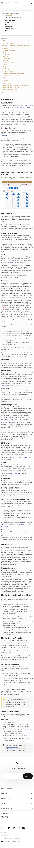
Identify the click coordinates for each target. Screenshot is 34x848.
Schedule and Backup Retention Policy (14, 73)
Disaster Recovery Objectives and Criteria (15, 85)
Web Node (6, 56)
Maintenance (8, 30)
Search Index (7, 58)
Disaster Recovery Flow (10, 89)
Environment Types (10, 20)
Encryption (6, 76)
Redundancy (5, 48)
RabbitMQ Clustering (10, 419)
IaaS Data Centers (8, 43)
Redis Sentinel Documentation (12, 473)
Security (7, 22)
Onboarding (8, 26)
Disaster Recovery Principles (11, 87)
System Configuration (8, 92)
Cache (5, 67)
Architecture (8, 15)
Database (6, 60)
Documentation (4, 8)
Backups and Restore (8, 71)
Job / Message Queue (9, 63)
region (24, 121)
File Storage (6, 69)
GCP (4, 52)
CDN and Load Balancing (10, 50)
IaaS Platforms (6, 41)
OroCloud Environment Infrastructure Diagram (15, 45)
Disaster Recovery (7, 83)
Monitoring (8, 24)
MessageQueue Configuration (14, 17)
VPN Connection (9, 28)
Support (7, 33)
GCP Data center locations (18, 134)
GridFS (29, 480)
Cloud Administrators (14, 8)
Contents (4, 38)
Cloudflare (6, 54)
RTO (4, 78)
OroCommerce (8, 788)
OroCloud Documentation (11, 13)
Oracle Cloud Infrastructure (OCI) (18, 107)
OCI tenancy (10, 117)
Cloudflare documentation (15, 297)
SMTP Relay (6, 65)
